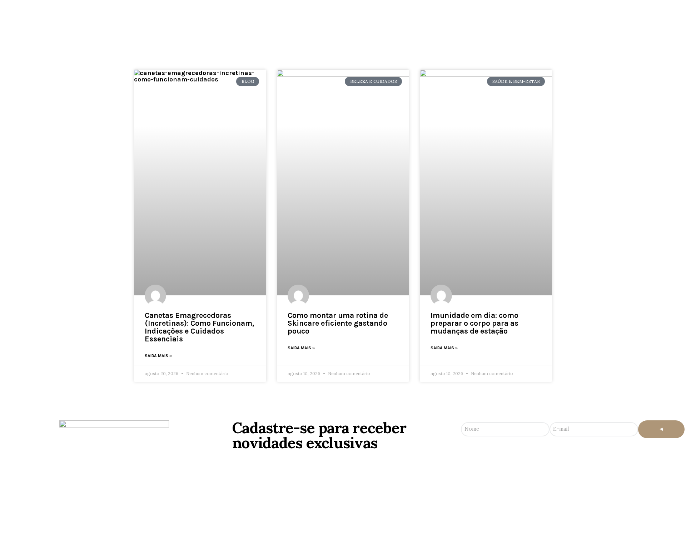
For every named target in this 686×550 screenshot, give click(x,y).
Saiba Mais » (158, 356)
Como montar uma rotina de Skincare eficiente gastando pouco (338, 323)
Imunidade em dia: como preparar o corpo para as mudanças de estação (474, 323)
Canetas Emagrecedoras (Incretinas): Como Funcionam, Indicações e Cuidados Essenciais (199, 327)
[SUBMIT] (661, 429)
